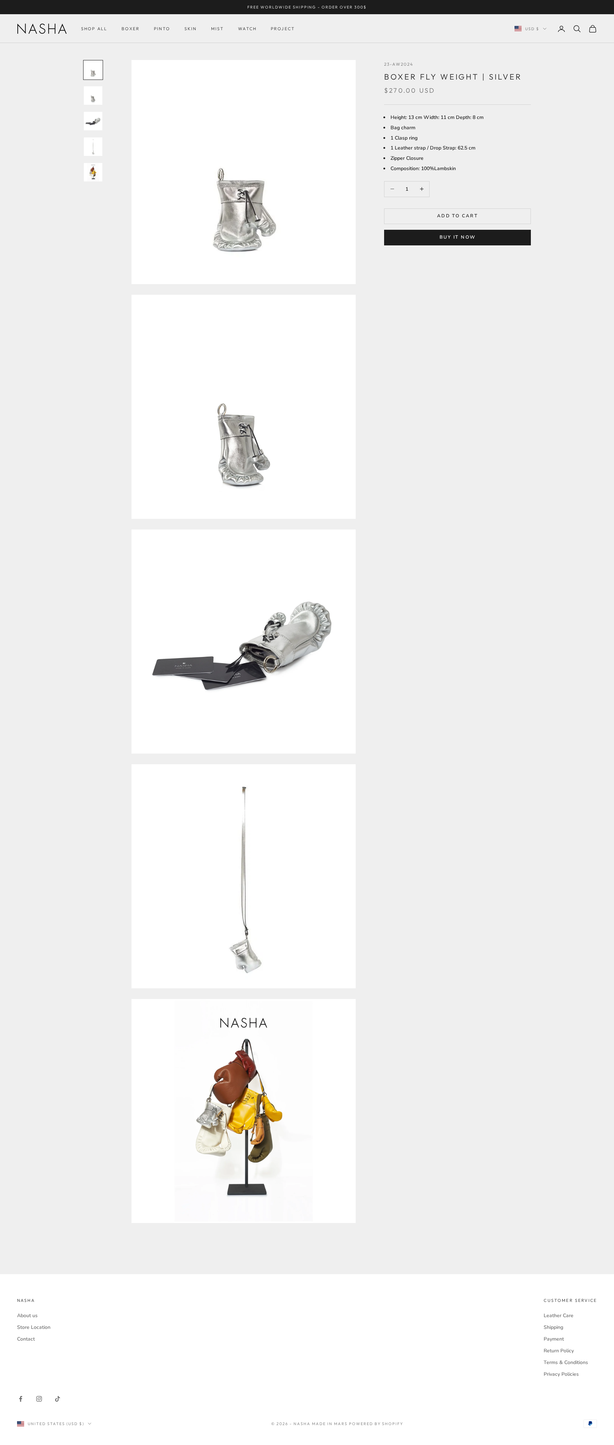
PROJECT (283, 28)
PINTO (162, 28)
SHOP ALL (94, 28)
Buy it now (457, 237)
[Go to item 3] (93, 121)
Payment (554, 1339)
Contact (26, 1339)
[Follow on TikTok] (57, 1398)
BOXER (131, 28)
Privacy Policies (561, 1374)
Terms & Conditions (566, 1362)
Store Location (33, 1327)
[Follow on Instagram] (39, 1398)
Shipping (553, 1327)
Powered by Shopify (376, 1423)
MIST (217, 28)
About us (27, 1315)
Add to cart (457, 216)
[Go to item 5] (93, 172)
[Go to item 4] (93, 147)
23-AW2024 (398, 64)
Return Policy (559, 1350)
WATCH (247, 28)
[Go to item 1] (93, 70)
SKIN (190, 28)
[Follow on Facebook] (20, 1398)
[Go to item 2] (93, 95)
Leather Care (558, 1315)
